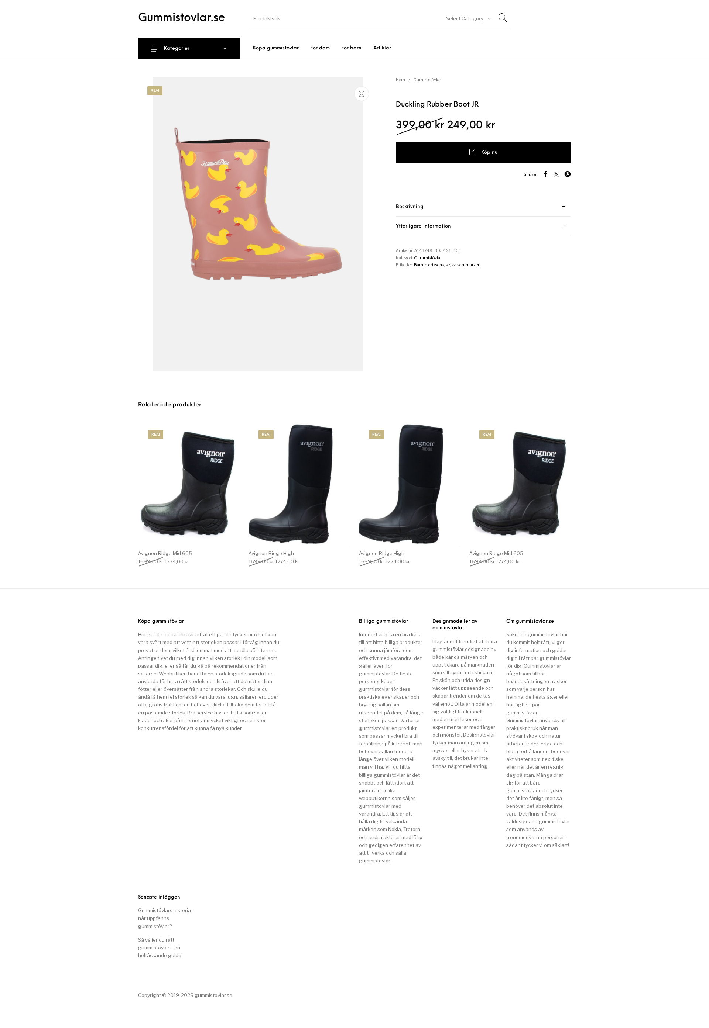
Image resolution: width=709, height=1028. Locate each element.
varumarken (468, 264)
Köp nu (489, 152)
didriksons (434, 264)
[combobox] (468, 18)
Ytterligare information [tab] (423, 226)
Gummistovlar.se (181, 18)
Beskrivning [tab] (410, 206)
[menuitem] (275, 48)
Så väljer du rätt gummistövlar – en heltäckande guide (159, 947)
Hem (400, 79)
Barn (418, 264)
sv (453, 264)
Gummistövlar (427, 79)
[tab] (483, 207)
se (448, 264)
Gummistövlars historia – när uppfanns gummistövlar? (166, 918)
